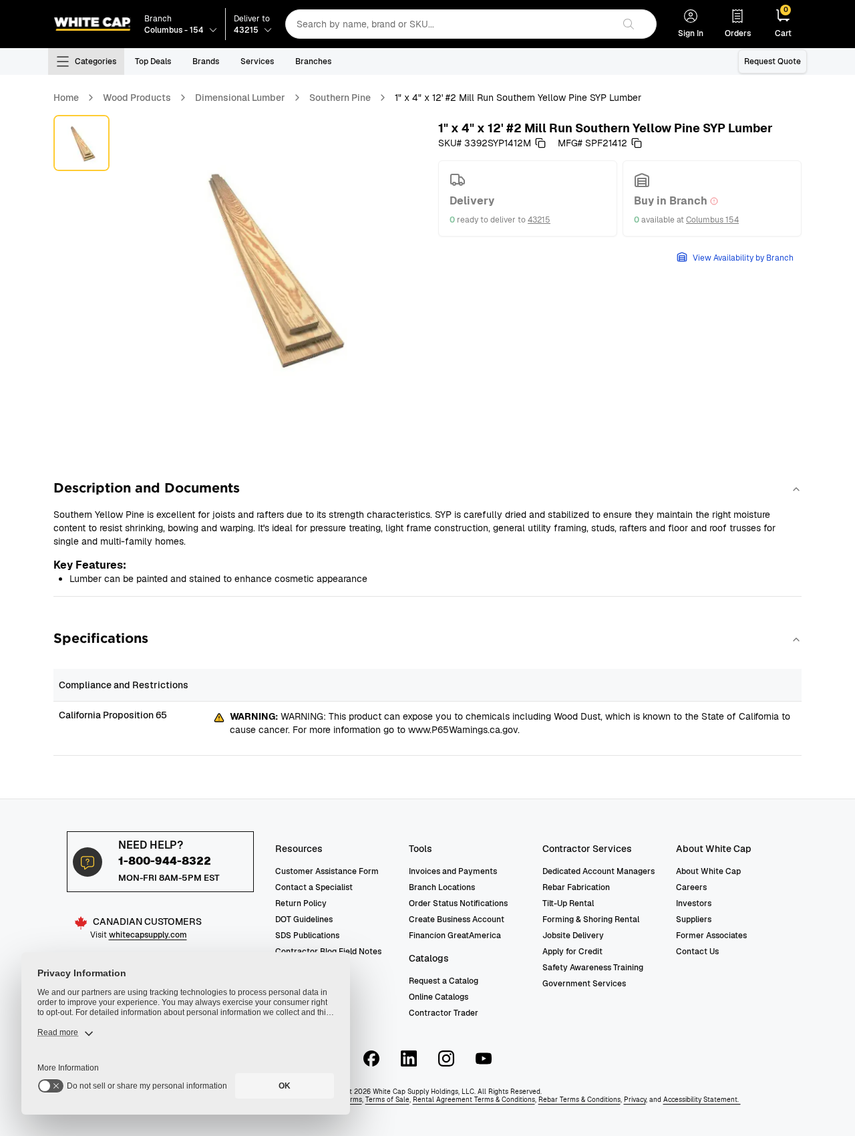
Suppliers (693, 919)
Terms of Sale (387, 1099)
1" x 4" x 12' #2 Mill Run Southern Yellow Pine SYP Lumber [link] (518, 98)
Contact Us (697, 951)
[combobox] (449, 24)
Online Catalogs (438, 997)
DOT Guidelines (304, 919)
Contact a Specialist (314, 887)
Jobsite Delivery (573, 935)
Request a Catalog (443, 981)
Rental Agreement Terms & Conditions (474, 1099)
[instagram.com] (446, 1058)
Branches (313, 61)
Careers (691, 887)
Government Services (584, 983)
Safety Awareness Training (592, 967)
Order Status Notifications (458, 903)
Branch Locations (442, 887)
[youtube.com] (484, 1058)
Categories (95, 61)
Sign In (690, 33)
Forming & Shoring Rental (590, 919)
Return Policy (301, 903)
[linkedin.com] (409, 1058)
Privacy (635, 1099)
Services (257, 61)
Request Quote (772, 61)
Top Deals (153, 61)
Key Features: (89, 565)
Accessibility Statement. (702, 1099)
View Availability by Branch (743, 258)
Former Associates (711, 935)
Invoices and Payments (453, 871)
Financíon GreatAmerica (455, 935)
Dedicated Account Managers (598, 871)
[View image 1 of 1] (81, 143)
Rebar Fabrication (576, 887)
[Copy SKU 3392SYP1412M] (540, 143)
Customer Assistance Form (327, 871)
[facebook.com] (371, 1058)
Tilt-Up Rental (568, 903)
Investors (693, 903)
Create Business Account (456, 919)
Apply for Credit (572, 951)
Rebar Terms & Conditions (579, 1099)
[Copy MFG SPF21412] (636, 143)
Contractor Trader (443, 1013)
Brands (205, 61)
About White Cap (708, 871)
